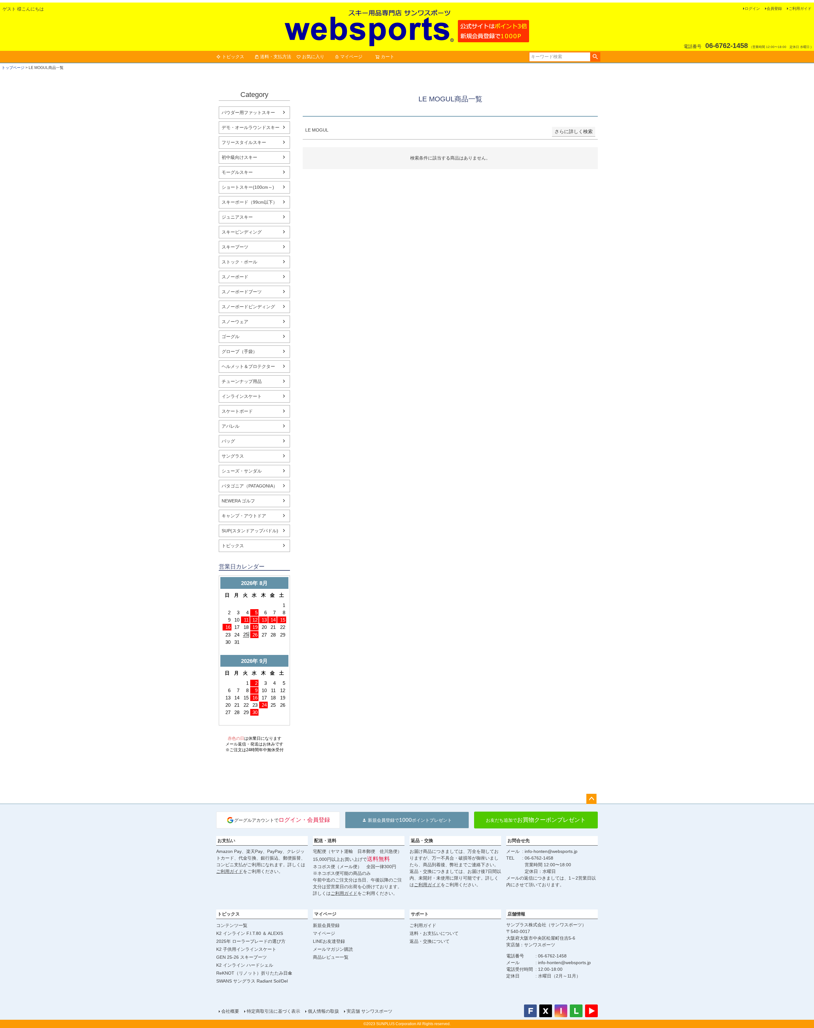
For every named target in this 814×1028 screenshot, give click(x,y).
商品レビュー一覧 (330, 957)
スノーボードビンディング (248, 306)
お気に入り (313, 56)
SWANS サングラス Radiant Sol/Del (252, 981)
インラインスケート (242, 396)
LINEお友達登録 (329, 941)
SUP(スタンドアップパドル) (250, 530)
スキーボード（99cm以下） (249, 202)
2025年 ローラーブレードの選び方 (251, 941)
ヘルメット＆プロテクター (248, 366)
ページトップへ (591, 799)
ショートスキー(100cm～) (248, 187)
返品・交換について (430, 941)
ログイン (752, 8)
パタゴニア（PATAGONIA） (250, 485)
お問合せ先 (518, 840)
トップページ (13, 67)
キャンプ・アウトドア (244, 515)
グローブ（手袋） (239, 351)
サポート (420, 913)
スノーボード (235, 276)
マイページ (351, 56)
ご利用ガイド (800, 8)
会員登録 (774, 8)
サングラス (233, 456)
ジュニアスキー (237, 217)
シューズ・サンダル (242, 470)
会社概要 (230, 1011)
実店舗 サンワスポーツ (369, 1011)
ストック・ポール (239, 261)
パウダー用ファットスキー (248, 112)
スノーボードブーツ (242, 291)
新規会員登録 (326, 925)
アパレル (230, 426)
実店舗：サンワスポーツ (530, 944)
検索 (595, 56)
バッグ (228, 441)
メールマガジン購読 (333, 949)
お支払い (226, 840)
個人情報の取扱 (323, 1011)
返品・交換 (422, 840)
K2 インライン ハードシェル (244, 965)
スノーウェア (235, 321)
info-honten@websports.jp (551, 851)
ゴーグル (230, 336)
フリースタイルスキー (244, 142)
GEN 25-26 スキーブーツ (241, 957)
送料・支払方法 (275, 56)
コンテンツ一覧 (231, 925)
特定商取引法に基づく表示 (273, 1011)
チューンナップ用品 (242, 381)
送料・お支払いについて (434, 933)
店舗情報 (516, 913)
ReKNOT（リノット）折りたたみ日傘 (254, 973)
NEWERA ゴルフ (238, 500)
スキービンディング (242, 232)
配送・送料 (325, 840)
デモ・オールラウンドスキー (250, 127)
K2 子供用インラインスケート (246, 949)
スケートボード (237, 411)
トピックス (233, 56)
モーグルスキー (237, 172)
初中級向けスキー (239, 157)
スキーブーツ (235, 246)
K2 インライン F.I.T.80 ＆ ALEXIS (249, 933)
